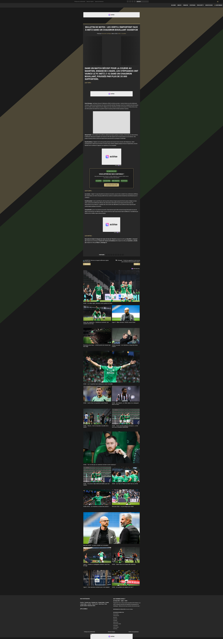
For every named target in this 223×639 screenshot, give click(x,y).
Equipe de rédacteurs (99, 1)
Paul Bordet (115, 620)
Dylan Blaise (115, 628)
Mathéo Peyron (115, 622)
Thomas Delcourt (116, 615)
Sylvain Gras (115, 618)
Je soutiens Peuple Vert (111, 184)
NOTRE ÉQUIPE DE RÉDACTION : (118, 612)
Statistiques (192, 5)
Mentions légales (90, 1)
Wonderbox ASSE (91, 605)
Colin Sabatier (115, 625)
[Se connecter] (217, 1)
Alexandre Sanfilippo (106, 33)
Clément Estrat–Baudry (117, 623)
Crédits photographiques (134, 631)
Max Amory (115, 617)
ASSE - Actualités (122, 33)
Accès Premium (218, 5)
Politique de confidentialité (79, 1)
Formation (185, 5)
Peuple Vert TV (200, 5)
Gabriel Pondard (115, 627)
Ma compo (173, 5)
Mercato (179, 5)
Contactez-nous (209, 5)
